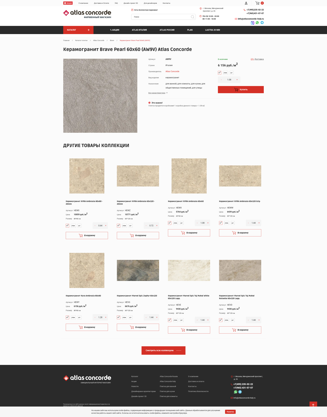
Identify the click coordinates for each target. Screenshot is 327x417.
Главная (66, 40)
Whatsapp (256, 23)
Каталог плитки (81, 40)
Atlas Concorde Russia (169, 376)
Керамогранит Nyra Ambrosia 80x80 (83, 296)
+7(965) (255, 13)
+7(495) (255, 10)
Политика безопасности (198, 391)
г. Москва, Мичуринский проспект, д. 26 (213, 9)
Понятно (230, 412)
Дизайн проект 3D (139, 396)
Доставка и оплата (196, 381)
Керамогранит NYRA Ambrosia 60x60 (186, 201)
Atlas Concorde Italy (168, 381)
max (252, 23)
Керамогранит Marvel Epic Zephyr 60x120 (137, 296)
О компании (193, 376)
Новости (134, 386)
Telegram (261, 23)
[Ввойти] (246, 3)
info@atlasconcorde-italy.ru (251, 19)
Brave (112, 40)
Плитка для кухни (167, 391)
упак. (225, 73)
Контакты (192, 386)
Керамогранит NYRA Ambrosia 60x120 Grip (239, 201)
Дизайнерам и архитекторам (143, 391)
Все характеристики (156, 93)
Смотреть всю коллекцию (160, 350)
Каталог (134, 376)
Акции (134, 381)
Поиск (193, 17)
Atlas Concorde (98, 40)
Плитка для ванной (168, 386)
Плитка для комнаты (169, 396)
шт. (231, 73)
